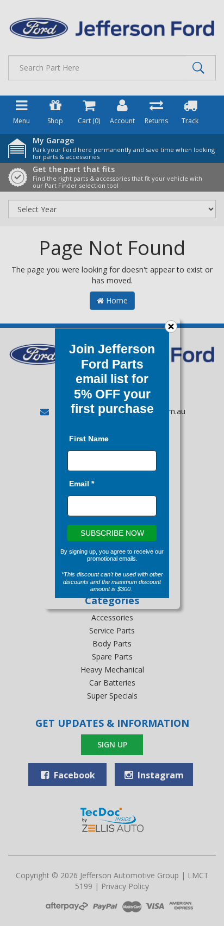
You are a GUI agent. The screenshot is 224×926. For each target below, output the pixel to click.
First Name (89, 438)
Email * (81, 483)
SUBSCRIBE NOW (112, 532)
